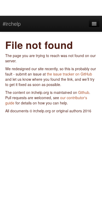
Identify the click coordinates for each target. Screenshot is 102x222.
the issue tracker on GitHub (69, 74)
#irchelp (12, 23)
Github (83, 92)
